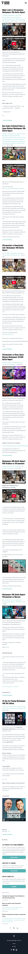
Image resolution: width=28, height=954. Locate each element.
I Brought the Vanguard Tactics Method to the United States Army (13, 897)
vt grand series (13, 708)
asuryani (23, 134)
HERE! (7, 790)
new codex (22, 137)
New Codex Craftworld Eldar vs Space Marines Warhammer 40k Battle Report (13, 128)
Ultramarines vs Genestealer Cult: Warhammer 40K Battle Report (13, 247)
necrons (13, 602)
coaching (6, 907)
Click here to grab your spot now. (10, 686)
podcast (23, 706)
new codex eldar (6, 141)
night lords (10, 17)
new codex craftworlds (17, 139)
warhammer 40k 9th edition (11, 21)
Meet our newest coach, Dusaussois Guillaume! (11, 904)
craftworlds (11, 137)
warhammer (12, 364)
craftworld (4, 137)
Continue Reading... (7, 120)
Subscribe (14, 886)
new (18, 137)
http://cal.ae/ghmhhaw (7, 334)
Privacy (14, 946)
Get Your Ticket (14, 857)
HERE (8, 647)
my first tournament (8, 920)
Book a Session (14, 871)
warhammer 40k (16, 255)
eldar (15, 137)
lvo (3, 920)
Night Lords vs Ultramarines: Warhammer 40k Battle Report (13, 11)
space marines (16, 17)
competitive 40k (19, 466)
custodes (18, 706)
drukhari (4, 468)
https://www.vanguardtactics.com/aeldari (14, 188)
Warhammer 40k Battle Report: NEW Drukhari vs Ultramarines (14, 462)
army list (12, 466)
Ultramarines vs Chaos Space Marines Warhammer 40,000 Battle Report (13, 357)
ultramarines (5, 19)
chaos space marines (17, 362)
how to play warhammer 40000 (15, 907)
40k (3, 253)
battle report (11, 15)
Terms (14, 943)
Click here (4, 779)
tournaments (16, 920)
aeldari (18, 134)
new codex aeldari (6, 139)
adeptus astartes (12, 134)
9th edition (5, 15)
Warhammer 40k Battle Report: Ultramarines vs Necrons (14, 595)
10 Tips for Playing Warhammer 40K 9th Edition (13, 702)
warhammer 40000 (14, 19)
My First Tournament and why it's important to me (14, 915)
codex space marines (14, 135)
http (8, 831)
